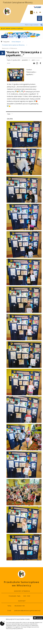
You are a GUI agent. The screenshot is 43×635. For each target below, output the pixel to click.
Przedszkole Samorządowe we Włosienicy (13, 45)
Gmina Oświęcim (16, 41)
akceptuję (39, 618)
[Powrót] (40, 63)
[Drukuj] (34, 63)
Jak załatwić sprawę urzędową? (13, 28)
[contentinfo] (21, 591)
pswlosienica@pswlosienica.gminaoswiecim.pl (27, 610)
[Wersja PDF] (37, 63)
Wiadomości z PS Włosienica (9, 48)
